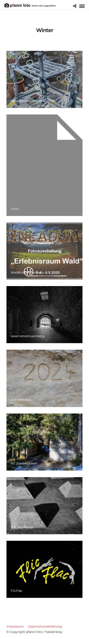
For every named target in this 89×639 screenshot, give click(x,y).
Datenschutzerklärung (45, 626)
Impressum (15, 626)
